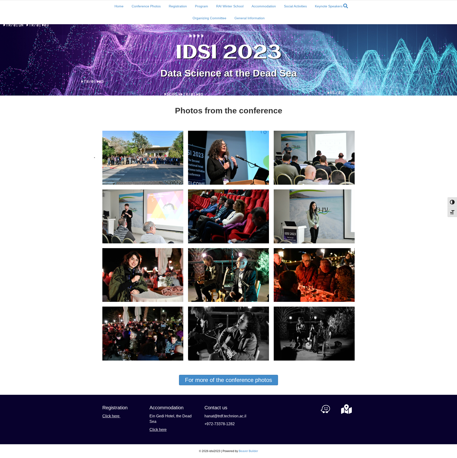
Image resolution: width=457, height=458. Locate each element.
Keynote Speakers (329, 6)
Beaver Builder (248, 451)
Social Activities (295, 6)
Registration (178, 6)
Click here (111, 416)
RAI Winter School (229, 6)
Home (119, 6)
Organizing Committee (209, 18)
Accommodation (264, 6)
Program (201, 6)
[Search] (345, 6)
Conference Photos (146, 6)
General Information (249, 18)
